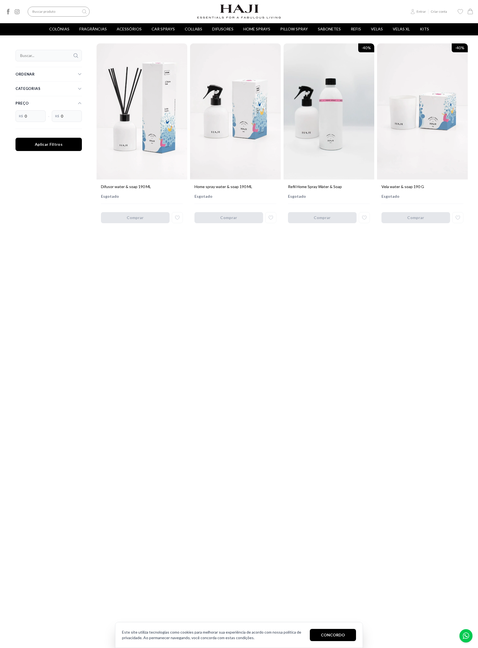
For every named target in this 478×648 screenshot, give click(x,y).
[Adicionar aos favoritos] (177, 217)
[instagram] (17, 11)
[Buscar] (76, 55)
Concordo (333, 635)
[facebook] (8, 11)
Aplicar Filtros (49, 144)
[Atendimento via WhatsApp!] (465, 635)
